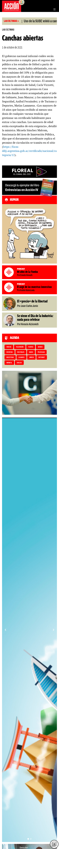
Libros (31, 357)
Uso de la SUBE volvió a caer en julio (34, 21)
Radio (31, 352)
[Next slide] (53, 630)
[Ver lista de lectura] (54, 844)
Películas (41, 352)
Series (40, 347)
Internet (41, 357)
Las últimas (8, 29)
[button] (28, 839)
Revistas (9, 352)
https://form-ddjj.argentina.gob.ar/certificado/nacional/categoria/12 (29, 151)
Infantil (9, 363)
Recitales (20, 352)
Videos (8, 347)
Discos (19, 363)
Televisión (19, 347)
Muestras (10, 357)
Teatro (30, 347)
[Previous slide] (5, 630)
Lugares (21, 357)
